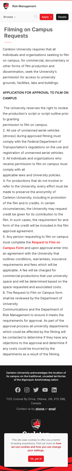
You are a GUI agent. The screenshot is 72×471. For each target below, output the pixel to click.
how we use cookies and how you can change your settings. (36, 447)
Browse (8, 17)
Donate (62, 16)
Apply (45, 16)
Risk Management (24, 6)
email (52, 409)
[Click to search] (36, 17)
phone (40, 409)
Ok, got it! (36, 458)
